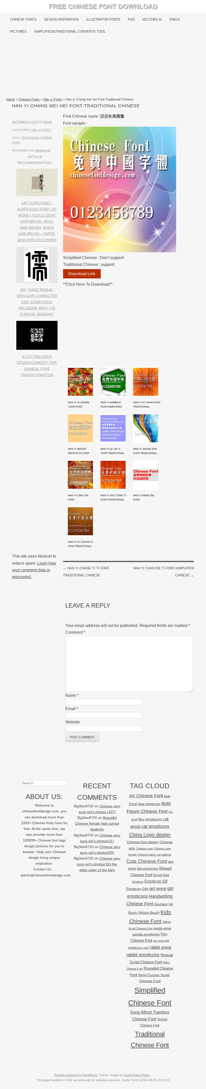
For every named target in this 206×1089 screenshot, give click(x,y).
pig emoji (158, 940)
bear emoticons (149, 804)
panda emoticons (146, 934)
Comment (75, 632)
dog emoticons (147, 868)
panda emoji (162, 928)
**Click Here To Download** (88, 284)
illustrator (161, 904)
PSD (131, 19)
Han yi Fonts (52, 99)
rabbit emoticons (143, 954)
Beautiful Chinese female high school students (97, 823)
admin (47, 121)
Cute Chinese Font (146, 861)
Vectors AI (152, 19)
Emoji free (161, 875)
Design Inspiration (61, 19)
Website (72, 722)
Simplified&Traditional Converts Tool (70, 31)
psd (145, 948)
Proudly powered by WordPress (75, 1075)
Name (72, 695)
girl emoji (157, 888)
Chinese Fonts (23, 19)
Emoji (175, 19)
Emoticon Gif (155, 881)
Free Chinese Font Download (103, 6)
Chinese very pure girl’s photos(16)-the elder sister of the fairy (98, 864)
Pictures (18, 31)
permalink (42, 150)
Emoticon (137, 881)
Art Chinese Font (146, 795)
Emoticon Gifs (137, 889)
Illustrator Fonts (103, 19)
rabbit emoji (160, 947)
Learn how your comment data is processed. (34, 570)
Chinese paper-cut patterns (154, 854)
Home (10, 99)
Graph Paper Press (137, 1075)
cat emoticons (155, 826)
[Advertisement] (103, 67)
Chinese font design (143, 842)
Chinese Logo (144, 848)
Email (71, 709)
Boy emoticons (150, 819)
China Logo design (150, 834)
